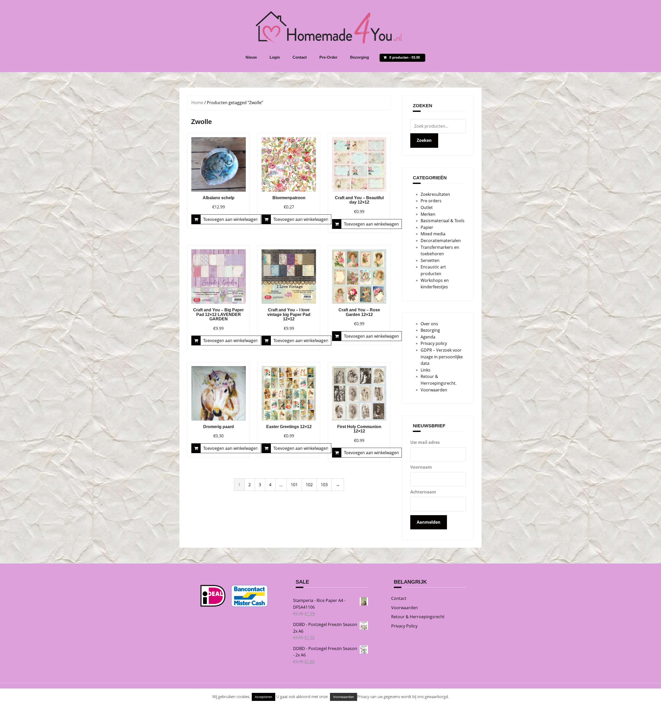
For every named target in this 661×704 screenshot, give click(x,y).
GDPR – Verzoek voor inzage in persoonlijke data (442, 356)
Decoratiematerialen (441, 240)
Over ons (429, 324)
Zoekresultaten (435, 194)
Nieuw (251, 57)
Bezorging (359, 57)
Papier (427, 227)
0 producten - (404, 57)
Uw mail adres (425, 442)
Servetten (430, 260)
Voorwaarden (434, 390)
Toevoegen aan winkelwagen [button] (230, 219)
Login (275, 57)
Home (197, 102)
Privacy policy (434, 343)
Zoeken (424, 140)
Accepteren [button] (263, 696)
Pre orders (431, 201)
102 (309, 485)
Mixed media (433, 234)
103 (324, 485)
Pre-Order (328, 57)
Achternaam (423, 492)
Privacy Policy (404, 626)
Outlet (427, 207)
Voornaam (421, 467)
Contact (300, 57)
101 (294, 485)
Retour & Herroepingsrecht (418, 617)
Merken (428, 214)
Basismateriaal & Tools (443, 220)
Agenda (428, 337)
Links (425, 370)
